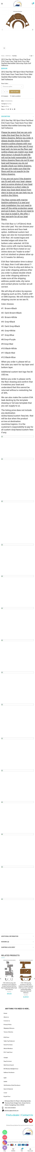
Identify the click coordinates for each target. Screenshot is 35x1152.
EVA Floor (8, 55)
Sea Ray (14, 55)
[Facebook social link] (6, 109)
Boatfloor (6, 106)
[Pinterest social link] (10, 109)
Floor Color (4, 83)
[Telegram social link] (15, 109)
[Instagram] (26, 1121)
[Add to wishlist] (10, 979)
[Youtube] (31, 1121)
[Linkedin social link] (12, 109)
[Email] (4, 1137)
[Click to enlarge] (4, 48)
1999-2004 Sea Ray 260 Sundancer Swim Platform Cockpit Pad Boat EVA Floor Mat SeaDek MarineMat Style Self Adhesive (9, 986)
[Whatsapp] (4, 1132)
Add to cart (15, 91)
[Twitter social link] (8, 109)
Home (3, 55)
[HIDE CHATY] (4, 1147)
